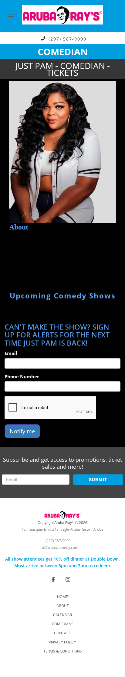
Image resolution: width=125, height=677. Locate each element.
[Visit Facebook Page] (53, 579)
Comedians (62, 624)
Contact (62, 633)
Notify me (22, 431)
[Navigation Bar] (11, 15)
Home (62, 596)
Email (11, 353)
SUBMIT (98, 479)
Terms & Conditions (62, 651)
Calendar (62, 614)
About (62, 605)
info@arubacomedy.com (58, 547)
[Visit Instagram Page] (68, 579)
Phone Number (22, 376)
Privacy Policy (62, 642)
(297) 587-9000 (67, 38)
